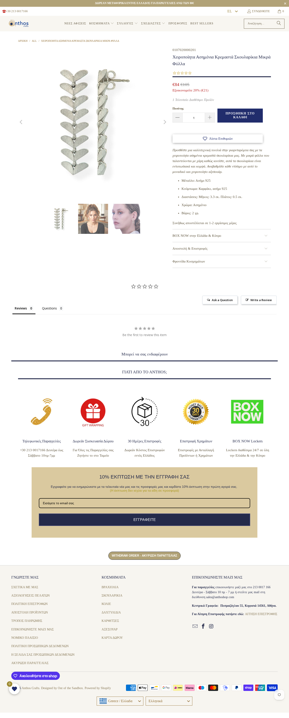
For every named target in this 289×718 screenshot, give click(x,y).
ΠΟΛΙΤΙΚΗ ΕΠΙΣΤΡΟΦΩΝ (29, 604)
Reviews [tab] (21, 308)
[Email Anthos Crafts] (195, 627)
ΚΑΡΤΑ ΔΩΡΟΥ (112, 637)
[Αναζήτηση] (278, 24)
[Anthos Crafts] (19, 24)
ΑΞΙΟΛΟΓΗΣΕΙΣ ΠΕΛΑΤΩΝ (30, 595)
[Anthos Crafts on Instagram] (211, 627)
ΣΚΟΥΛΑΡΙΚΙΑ (112, 595)
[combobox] (232, 11)
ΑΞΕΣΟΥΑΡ (110, 629)
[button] (101, 23)
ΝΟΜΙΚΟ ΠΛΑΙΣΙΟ (24, 637)
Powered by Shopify (98, 688)
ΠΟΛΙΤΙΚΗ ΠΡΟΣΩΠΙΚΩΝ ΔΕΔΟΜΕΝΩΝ (40, 646)
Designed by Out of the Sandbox (62, 688)
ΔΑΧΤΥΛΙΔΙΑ (111, 612)
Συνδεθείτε (261, 11)
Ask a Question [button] (222, 300)
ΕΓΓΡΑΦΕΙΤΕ (144, 520)
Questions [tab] (49, 308)
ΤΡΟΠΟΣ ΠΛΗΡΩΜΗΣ (26, 621)
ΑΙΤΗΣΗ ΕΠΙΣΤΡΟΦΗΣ (261, 614)
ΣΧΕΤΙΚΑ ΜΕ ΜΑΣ (24, 587)
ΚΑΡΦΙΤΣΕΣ (110, 621)
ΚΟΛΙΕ (106, 604)
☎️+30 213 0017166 (15, 11)
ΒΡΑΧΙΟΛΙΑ (110, 587)
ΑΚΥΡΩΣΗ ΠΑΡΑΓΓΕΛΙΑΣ (30, 663)
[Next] (164, 122)
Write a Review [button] (261, 300)
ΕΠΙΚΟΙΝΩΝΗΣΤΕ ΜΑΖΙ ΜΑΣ (32, 629)
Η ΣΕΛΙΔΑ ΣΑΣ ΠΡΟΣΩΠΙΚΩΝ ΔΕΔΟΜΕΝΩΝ (43, 654)
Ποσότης (178, 108)
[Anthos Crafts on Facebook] (203, 627)
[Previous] (21, 122)
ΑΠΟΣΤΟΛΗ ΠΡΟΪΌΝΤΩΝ (29, 612)
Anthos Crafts (30, 688)
